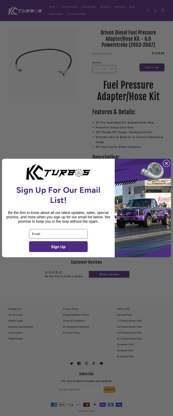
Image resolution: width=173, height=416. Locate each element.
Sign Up (58, 246)
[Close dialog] (166, 163)
